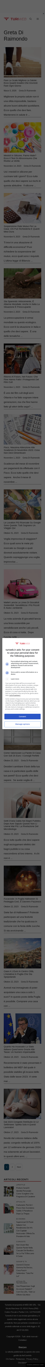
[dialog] (22, 683)
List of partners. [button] (14, 695)
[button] (22, 679)
